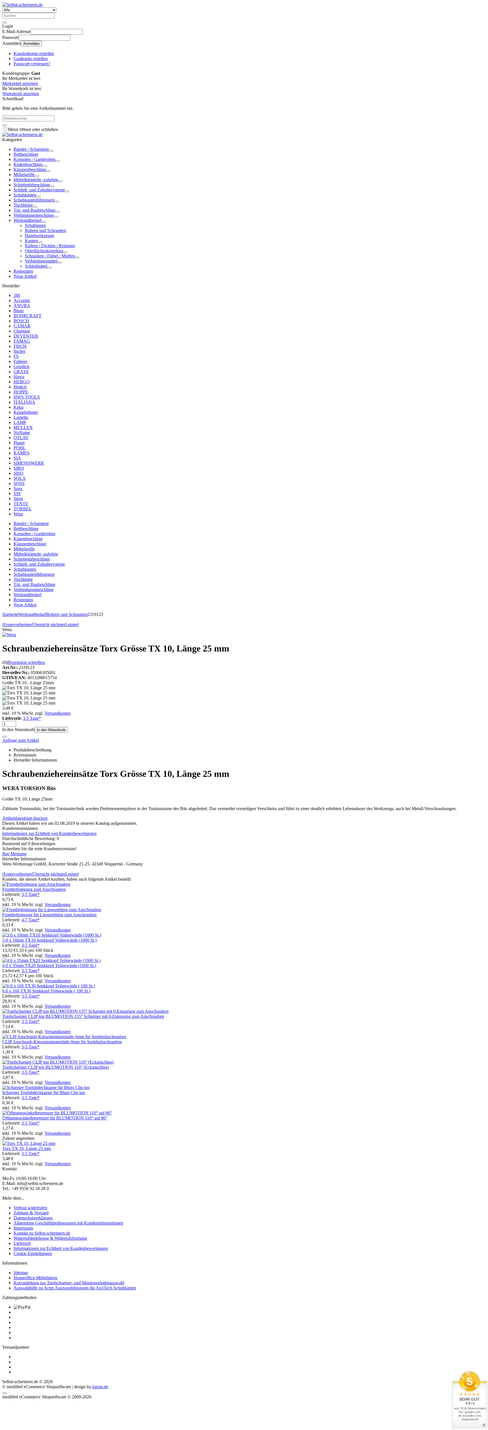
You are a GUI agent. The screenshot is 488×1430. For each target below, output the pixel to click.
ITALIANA (24, 402)
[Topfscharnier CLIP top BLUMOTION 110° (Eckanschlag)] (58, 1062)
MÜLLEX (23, 427)
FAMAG (22, 341)
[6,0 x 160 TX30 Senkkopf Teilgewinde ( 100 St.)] (48, 985)
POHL (20, 447)
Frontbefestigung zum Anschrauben (34, 889)
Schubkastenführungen (34, 200)
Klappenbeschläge (30, 169)
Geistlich (21, 366)
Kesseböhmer (26, 412)
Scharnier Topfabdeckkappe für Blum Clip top (43, 1092)
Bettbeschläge (26, 154)
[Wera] (9, 634)
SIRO (19, 468)
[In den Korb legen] (4, 125)
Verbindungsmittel (41, 261)
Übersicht (40, 624)
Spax (18, 488)
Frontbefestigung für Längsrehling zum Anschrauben (49, 914)
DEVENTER (26, 336)
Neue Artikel (25, 276)
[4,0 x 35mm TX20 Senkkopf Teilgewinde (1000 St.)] (51, 960)
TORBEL (23, 508)
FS (16, 356)
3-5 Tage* (32, 718)
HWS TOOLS (27, 397)
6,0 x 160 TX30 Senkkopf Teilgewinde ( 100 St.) (46, 991)
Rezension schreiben (26, 662)
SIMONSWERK (29, 463)
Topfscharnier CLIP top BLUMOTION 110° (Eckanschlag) (55, 1067)
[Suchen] (4, 22)
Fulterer (20, 361)
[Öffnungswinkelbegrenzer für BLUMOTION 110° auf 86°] (57, 1112)
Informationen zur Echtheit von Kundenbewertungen (49, 833)
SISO (18, 473)
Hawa (19, 376)
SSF (17, 493)
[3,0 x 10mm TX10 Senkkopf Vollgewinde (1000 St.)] (51, 935)
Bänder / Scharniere (31, 149)
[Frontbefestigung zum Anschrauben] (36, 884)
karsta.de (100, 1386)
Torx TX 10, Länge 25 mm (26, 1148)
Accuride (22, 300)
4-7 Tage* (30, 919)
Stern (18, 498)
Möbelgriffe (24, 174)
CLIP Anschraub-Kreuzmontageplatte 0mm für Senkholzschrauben (62, 1041)
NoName (22, 432)
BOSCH (21, 320)
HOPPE (21, 392)
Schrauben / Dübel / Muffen (50, 255)
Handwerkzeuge (39, 235)
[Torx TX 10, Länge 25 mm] (28, 1143)
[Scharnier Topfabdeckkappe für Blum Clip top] (46, 1087)
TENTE (21, 503)
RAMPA (22, 453)
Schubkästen (25, 195)
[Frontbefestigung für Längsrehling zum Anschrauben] (51, 909)
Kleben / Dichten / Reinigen (50, 245)
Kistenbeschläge (28, 164)
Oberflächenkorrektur (44, 250)
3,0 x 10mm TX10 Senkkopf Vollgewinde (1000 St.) (49, 940)
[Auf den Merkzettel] (4, 737)
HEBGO (22, 381)
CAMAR (22, 325)
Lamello (21, 417)
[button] (51, 151)
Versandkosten (58, 713)
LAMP (20, 422)
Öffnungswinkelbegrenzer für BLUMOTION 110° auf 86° (54, 1118)
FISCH (20, 346)
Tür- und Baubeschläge (34, 210)
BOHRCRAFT (28, 315)
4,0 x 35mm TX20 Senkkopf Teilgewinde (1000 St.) (49, 965)
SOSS (19, 483)
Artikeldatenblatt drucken (24, 818)
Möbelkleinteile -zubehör (36, 179)
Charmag (22, 331)
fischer (19, 351)
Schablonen (35, 225)
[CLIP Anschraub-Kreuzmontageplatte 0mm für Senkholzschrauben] (64, 1036)
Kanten (31, 240)
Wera (18, 513)
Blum (18, 310)
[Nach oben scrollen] (4, 1393)
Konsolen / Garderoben (34, 159)
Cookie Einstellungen (33, 1253)
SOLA (20, 478)
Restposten (23, 271)
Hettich (20, 386)
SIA (17, 458)
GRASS (21, 371)
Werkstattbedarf (28, 220)
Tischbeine (23, 205)
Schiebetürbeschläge (32, 184)
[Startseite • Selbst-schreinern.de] (22, 4)
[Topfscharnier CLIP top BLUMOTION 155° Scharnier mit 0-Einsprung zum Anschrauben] (85, 1011)
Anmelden (31, 43)
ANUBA (22, 305)
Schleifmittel (36, 266)
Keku (18, 407)
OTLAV (21, 437)
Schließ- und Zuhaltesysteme (39, 189)
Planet (19, 442)
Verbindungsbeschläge (34, 215)
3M (17, 295)
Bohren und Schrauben (45, 230)
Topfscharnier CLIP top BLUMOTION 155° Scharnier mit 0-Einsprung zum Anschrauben (83, 1016)
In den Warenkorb (51, 730)
